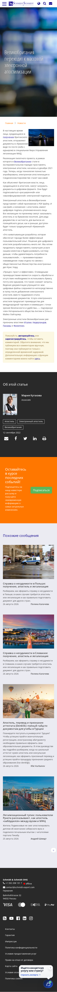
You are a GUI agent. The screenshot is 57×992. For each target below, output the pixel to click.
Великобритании (22, 161)
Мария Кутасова (31, 395)
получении (8, 137)
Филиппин (19, 325)
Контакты (10, 929)
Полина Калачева (40, 604)
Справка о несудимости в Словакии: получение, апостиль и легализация (25, 654)
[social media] (4, 918)
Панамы (7, 325)
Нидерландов (39, 322)
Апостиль (9, 421)
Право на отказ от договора (19, 960)
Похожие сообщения (21, 535)
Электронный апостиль (31, 421)
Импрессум (11, 941)
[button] (39, 3)
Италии (28, 322)
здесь (37, 358)
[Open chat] (48, 984)
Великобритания (13, 427)
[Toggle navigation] (4, 3)
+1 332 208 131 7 (14, 883)
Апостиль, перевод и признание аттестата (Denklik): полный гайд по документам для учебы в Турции (25, 725)
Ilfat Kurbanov (38, 766)
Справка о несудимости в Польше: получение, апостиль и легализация (25, 585)
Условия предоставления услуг (20, 953)
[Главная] (22, 3)
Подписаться (41, 490)
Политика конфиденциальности (21, 947)
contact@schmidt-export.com (20, 887)
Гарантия (10, 935)
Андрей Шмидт (38, 838)
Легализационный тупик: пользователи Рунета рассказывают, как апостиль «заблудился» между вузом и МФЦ (28, 818)
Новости (21, 123)
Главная (9, 123)
